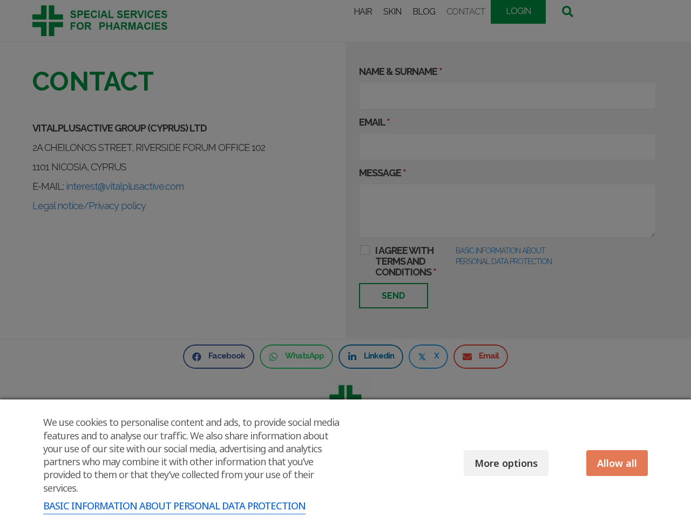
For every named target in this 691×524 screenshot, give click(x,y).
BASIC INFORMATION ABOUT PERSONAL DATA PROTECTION (174, 505)
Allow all (617, 463)
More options (506, 463)
